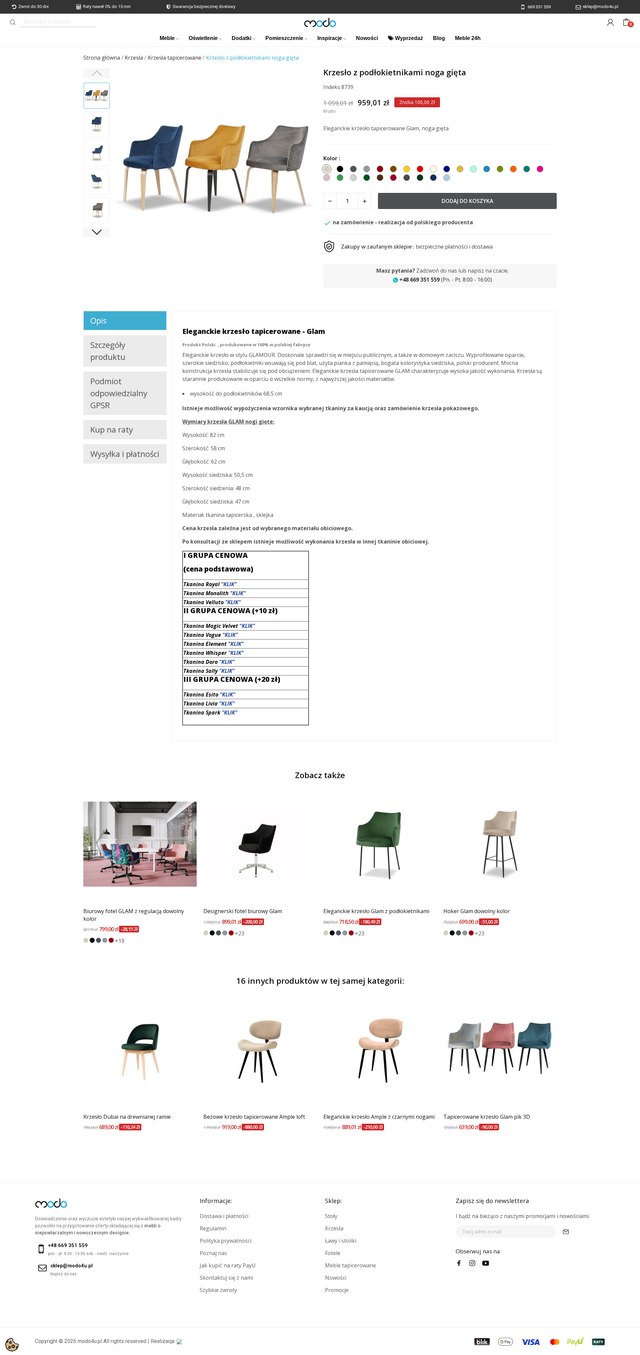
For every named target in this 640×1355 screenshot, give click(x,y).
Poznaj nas (213, 1253)
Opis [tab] (98, 320)
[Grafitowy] (98, 940)
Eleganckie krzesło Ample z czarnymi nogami (379, 1116)
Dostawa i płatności (224, 1216)
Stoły (331, 1216)
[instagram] (472, 1263)
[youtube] (485, 1263)
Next (303, 170)
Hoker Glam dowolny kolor (476, 911)
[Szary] (104, 940)
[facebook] (459, 1263)
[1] (566, 1231)
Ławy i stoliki (340, 1240)
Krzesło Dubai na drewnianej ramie (127, 1116)
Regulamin (213, 1228)
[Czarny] (92, 940)
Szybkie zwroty (218, 1290)
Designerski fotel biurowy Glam (242, 911)
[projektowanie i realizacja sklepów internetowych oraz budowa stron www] (179, 1341)
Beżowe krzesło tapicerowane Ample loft (254, 1116)
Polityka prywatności (225, 1240)
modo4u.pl (90, 1341)
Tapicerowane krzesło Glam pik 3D (486, 1116)
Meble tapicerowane (350, 1265)
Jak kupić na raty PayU (228, 1265)
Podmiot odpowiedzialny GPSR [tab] (118, 393)
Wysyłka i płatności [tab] (124, 453)
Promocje (337, 1290)
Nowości (335, 1277)
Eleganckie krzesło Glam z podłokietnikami (376, 911)
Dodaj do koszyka (467, 201)
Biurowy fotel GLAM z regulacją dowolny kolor (133, 914)
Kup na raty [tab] (111, 429)
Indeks (331, 87)
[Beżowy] (85, 940)
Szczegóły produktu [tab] (107, 350)
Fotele (332, 1253)
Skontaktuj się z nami (226, 1277)
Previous (128, 170)
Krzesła (334, 1228)
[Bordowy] (111, 940)
